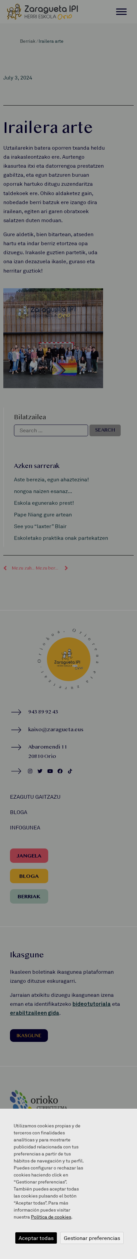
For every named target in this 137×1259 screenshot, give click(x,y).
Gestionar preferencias (92, 1238)
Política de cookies (51, 1217)
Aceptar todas (36, 1238)
